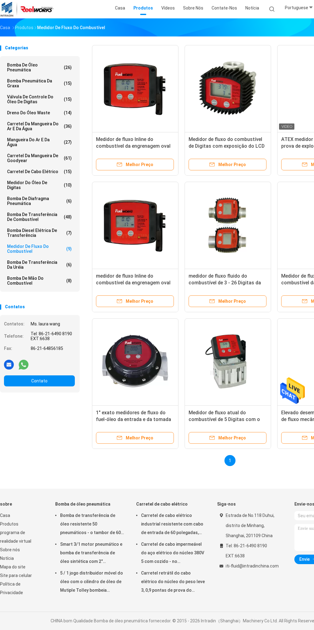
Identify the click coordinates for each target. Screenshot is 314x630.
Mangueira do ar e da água (39, 142)
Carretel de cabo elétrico (39, 171)
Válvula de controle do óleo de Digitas (39, 99)
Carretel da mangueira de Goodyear (39, 158)
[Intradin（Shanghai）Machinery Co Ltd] (27, 9)
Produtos (9, 524)
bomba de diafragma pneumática (39, 201)
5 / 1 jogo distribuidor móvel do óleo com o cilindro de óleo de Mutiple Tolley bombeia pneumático (91, 582)
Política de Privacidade (11, 588)
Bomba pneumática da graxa (39, 83)
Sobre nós (10, 549)
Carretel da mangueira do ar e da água (39, 126)
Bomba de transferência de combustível (39, 217)
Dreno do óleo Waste (39, 112)
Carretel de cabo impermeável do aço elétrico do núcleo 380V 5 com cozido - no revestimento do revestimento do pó (172, 554)
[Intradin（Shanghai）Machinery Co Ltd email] (9, 364)
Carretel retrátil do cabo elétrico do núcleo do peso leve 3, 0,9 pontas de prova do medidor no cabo (173, 582)
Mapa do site (12, 566)
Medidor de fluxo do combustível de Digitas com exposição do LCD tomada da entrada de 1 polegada (227, 146)
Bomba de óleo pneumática (39, 67)
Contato (39, 380)
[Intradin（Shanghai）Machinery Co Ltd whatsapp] (24, 364)
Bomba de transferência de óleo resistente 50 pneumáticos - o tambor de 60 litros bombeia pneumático (90, 525)
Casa (5, 515)
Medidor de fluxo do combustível (39, 249)
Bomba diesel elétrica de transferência (39, 233)
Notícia (7, 558)
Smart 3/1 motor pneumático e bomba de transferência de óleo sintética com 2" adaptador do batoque (91, 554)
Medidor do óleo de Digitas (39, 185)
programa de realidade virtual (15, 537)
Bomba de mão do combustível (39, 281)
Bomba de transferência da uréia (39, 265)
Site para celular (16, 575)
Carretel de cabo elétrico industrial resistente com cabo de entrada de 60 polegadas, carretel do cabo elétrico (172, 525)
